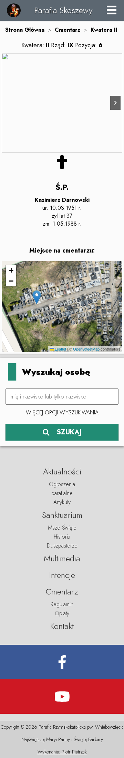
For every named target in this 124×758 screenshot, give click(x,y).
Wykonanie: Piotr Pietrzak (62, 751)
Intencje (62, 575)
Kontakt (62, 626)
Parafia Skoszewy (63, 10)
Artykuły (62, 502)
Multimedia (62, 558)
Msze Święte (62, 528)
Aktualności (62, 471)
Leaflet (60, 349)
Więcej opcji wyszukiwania (62, 412)
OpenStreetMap (86, 349)
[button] (36, 297)
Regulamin (62, 604)
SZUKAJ (69, 432)
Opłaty (62, 613)
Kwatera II (104, 30)
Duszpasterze (62, 546)
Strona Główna (24, 30)
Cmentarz (67, 30)
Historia (62, 537)
